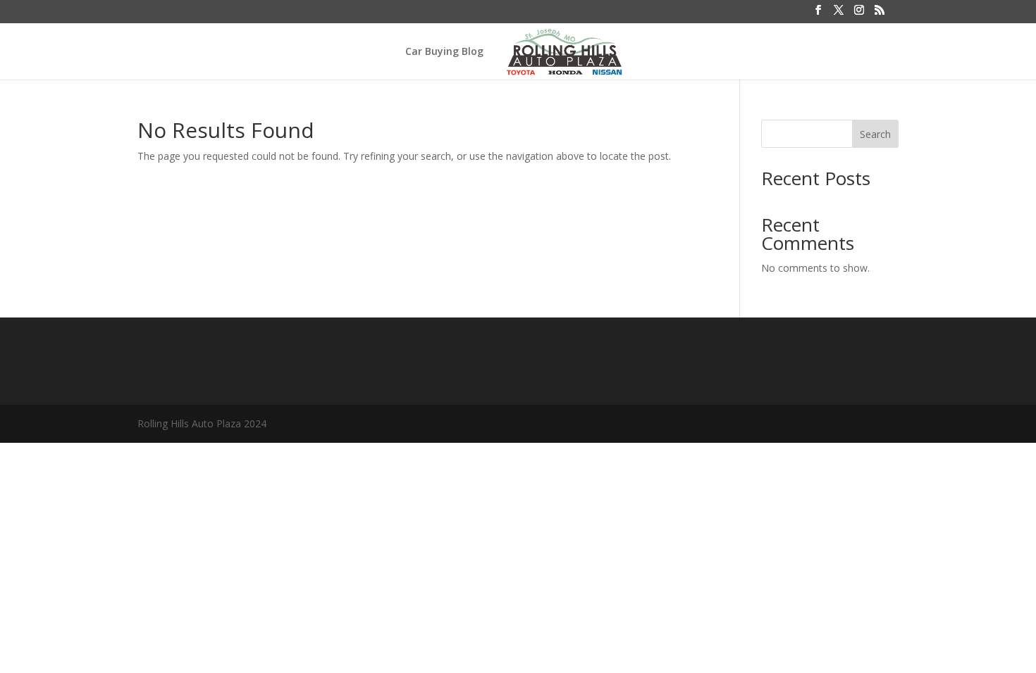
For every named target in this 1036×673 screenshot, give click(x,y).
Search (875, 134)
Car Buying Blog (444, 52)
